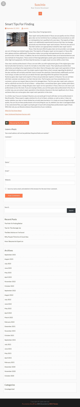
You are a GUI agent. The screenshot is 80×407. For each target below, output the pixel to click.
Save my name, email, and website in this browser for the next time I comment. (32, 189)
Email (7, 171)
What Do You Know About (13, 110)
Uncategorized (9, 389)
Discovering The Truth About (19, 123)
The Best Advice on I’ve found (14, 232)
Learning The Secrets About (61, 123)
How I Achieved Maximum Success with (17, 114)
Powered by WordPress (29, 404)
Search (7, 207)
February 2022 (9, 322)
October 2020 (9, 376)
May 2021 (8, 353)
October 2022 (9, 286)
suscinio (25, 28)
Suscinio (40, 4)
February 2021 (9, 362)
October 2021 (9, 335)
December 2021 (10, 326)
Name (7, 162)
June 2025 (8, 268)
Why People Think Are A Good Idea (16, 237)
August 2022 (9, 295)
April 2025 (8, 277)
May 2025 (8, 272)
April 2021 (8, 358)
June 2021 (8, 349)
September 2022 (10, 290)
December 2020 (10, 367)
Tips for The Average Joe (13, 228)
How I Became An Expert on (14, 241)
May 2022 (8, 308)
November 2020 (10, 371)
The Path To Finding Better (13, 223)
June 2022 (8, 304)
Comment (8, 137)
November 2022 (10, 281)
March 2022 (9, 317)
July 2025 (8, 263)
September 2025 (10, 255)
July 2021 (8, 344)
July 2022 (8, 299)
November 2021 (10, 331)
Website (8, 180)
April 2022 (8, 313)
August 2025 (9, 259)
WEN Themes (53, 404)
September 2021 (10, 340)
